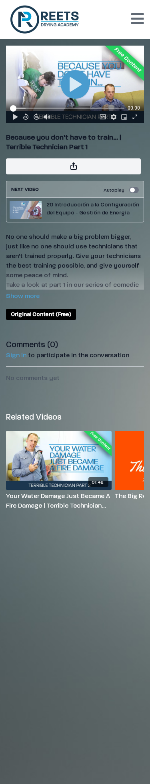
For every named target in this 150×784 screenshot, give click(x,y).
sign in (16, 355)
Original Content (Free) (41, 314)
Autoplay (114, 190)
